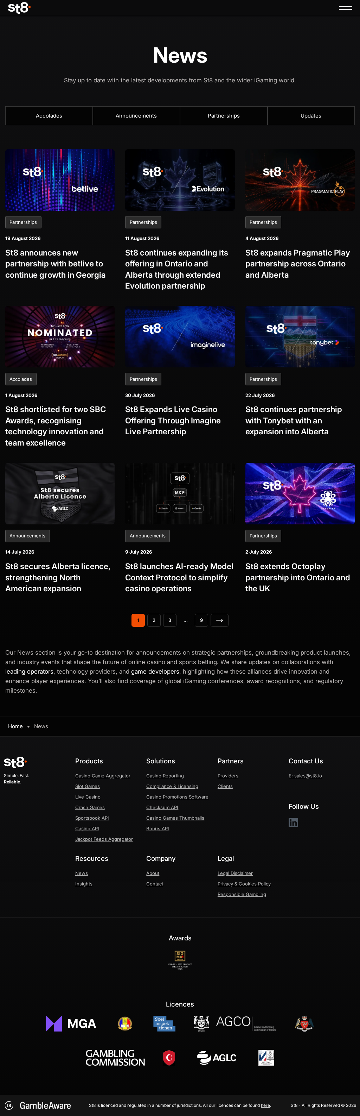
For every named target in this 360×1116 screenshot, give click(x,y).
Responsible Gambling (242, 894)
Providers (228, 775)
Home (15, 726)
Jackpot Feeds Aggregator (104, 839)
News (81, 873)
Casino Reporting (165, 775)
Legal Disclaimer (235, 873)
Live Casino (88, 797)
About (152, 873)
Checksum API (162, 807)
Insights (83, 884)
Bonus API (157, 828)
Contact (154, 884)
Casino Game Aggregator (102, 775)
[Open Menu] (345, 8)
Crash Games (90, 807)
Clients (225, 786)
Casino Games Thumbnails (175, 818)
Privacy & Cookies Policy (244, 884)
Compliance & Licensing (172, 786)
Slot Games (87, 786)
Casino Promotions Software (177, 797)
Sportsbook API (92, 818)
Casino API (87, 828)
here (265, 1105)
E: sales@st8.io (305, 775)
